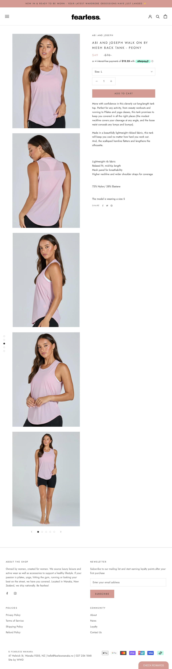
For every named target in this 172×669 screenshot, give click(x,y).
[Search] (158, 16)
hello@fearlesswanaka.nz (60, 656)
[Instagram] (15, 593)
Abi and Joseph (103, 35)
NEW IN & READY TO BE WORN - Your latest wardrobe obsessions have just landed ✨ (86, 3)
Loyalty (93, 626)
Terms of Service (15, 621)
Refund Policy (13, 632)
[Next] (60, 532)
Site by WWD (16, 660)
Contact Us (96, 632)
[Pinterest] (112, 206)
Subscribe (102, 593)
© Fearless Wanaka (20, 651)
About (93, 615)
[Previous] (31, 532)
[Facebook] (103, 206)
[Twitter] (107, 206)
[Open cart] (165, 16)
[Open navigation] (7, 16)
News (93, 621)
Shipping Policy (14, 626)
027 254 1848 (84, 656)
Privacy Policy (13, 615)
